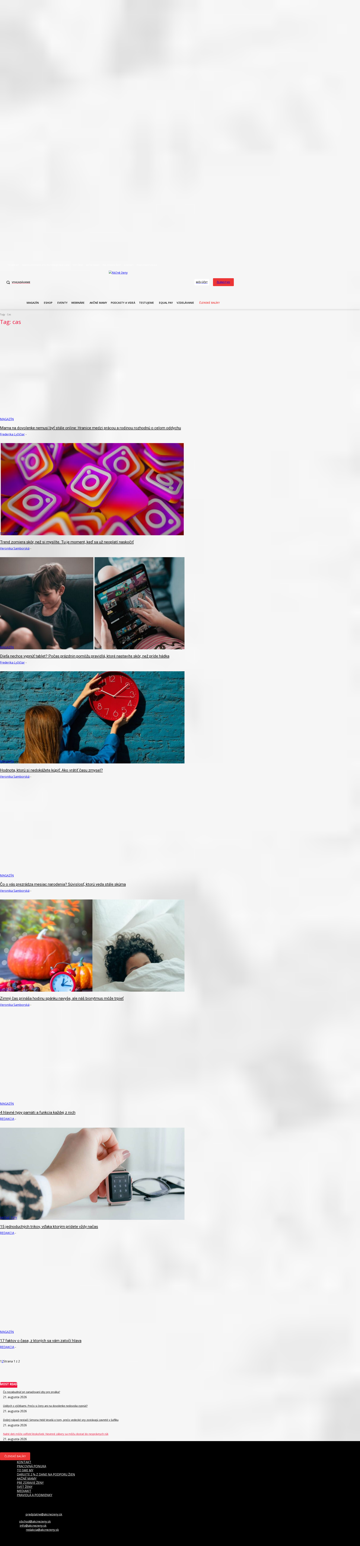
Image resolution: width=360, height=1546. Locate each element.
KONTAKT (24, 1462)
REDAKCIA (7, 1119)
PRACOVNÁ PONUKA (31, 1466)
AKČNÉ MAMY (27, 1478)
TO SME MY (25, 1470)
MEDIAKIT (24, 1491)
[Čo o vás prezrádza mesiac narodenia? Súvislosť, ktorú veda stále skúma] (92, 831)
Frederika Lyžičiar (12, 434)
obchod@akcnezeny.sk (35, 1521)
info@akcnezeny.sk (33, 1526)
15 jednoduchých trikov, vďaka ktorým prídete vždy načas (49, 1226)
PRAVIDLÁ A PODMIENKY (34, 1495)
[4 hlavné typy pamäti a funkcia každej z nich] (92, 1060)
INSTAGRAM (9, 533)
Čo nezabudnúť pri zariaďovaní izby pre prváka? (31, 1392)
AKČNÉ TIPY (8, 1218)
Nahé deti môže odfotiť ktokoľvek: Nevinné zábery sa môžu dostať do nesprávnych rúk (55, 1434)
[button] (17, 282)
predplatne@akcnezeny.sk (44, 1514)
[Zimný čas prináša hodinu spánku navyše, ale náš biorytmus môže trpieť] (92, 945)
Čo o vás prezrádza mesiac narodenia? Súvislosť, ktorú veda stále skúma (63, 884)
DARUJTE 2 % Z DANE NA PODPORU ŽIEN (46, 1474)
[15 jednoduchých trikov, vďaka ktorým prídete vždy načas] (92, 1174)
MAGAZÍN (7, 419)
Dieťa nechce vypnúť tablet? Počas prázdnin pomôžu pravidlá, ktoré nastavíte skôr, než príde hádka (84, 656)
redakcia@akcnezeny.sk (42, 1530)
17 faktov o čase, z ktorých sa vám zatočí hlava (40, 1340)
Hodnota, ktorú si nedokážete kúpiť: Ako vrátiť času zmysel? (51, 770)
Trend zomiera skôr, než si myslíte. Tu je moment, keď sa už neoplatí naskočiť (67, 542)
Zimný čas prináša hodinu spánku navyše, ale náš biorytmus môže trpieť (62, 998)
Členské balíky (15, 1456)
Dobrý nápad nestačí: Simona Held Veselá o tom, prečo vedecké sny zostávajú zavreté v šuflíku (60, 1420)
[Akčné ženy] (120, 282)
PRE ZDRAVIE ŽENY (30, 1483)
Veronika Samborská (14, 548)
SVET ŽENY (24, 1487)
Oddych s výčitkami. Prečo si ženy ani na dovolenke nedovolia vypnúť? (45, 1406)
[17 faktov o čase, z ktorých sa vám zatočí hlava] (92, 1288)
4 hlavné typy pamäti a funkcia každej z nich (37, 1112)
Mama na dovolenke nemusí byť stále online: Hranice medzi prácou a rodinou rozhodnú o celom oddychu (90, 428)
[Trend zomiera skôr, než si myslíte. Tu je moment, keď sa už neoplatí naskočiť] (92, 489)
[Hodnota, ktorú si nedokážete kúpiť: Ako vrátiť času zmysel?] (92, 717)
